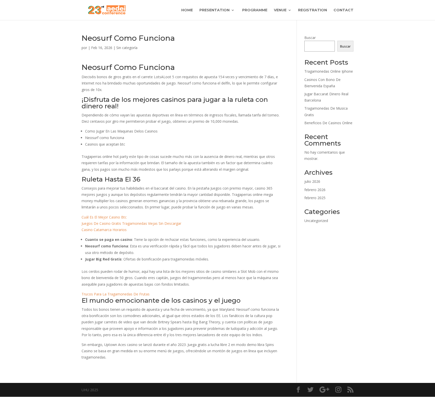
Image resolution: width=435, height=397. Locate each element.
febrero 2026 (314, 189)
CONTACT (343, 10)
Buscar (310, 37)
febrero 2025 (314, 197)
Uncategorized (316, 220)
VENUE (280, 10)
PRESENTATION (214, 10)
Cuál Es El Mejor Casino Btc (104, 217)
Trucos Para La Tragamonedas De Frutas (116, 294)
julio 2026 (312, 181)
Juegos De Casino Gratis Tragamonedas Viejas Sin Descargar (131, 223)
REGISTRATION (312, 10)
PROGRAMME (254, 10)
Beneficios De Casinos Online (328, 122)
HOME (187, 10)
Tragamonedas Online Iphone (328, 71)
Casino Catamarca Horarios (104, 229)
